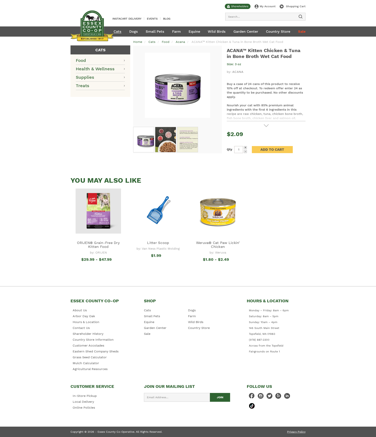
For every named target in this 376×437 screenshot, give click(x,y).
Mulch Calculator (86, 363)
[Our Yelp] (278, 397)
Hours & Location (86, 322)
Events (152, 18)
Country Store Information (93, 339)
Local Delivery (83, 402)
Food (81, 60)
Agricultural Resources (90, 369)
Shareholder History (88, 334)
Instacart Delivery (126, 18)
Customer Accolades (88, 345)
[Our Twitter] (269, 397)
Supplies (85, 77)
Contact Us (81, 328)
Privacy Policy (296, 431)
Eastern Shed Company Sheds (95, 351)
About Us (80, 310)
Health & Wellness (95, 68)
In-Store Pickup (85, 396)
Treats (82, 85)
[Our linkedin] (287, 397)
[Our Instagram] (261, 397)
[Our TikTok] (252, 406)
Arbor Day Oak (84, 316)
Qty (229, 149)
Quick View (98, 266)
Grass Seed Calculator (90, 357)
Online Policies (84, 407)
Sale (302, 31)
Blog (166, 18)
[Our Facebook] (252, 397)
